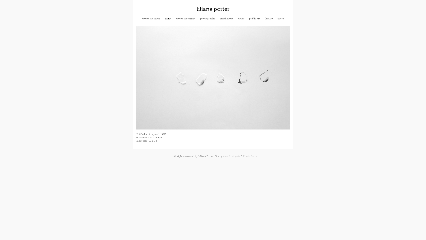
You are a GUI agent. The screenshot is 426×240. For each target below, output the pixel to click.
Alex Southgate (231, 156)
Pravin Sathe (250, 156)
